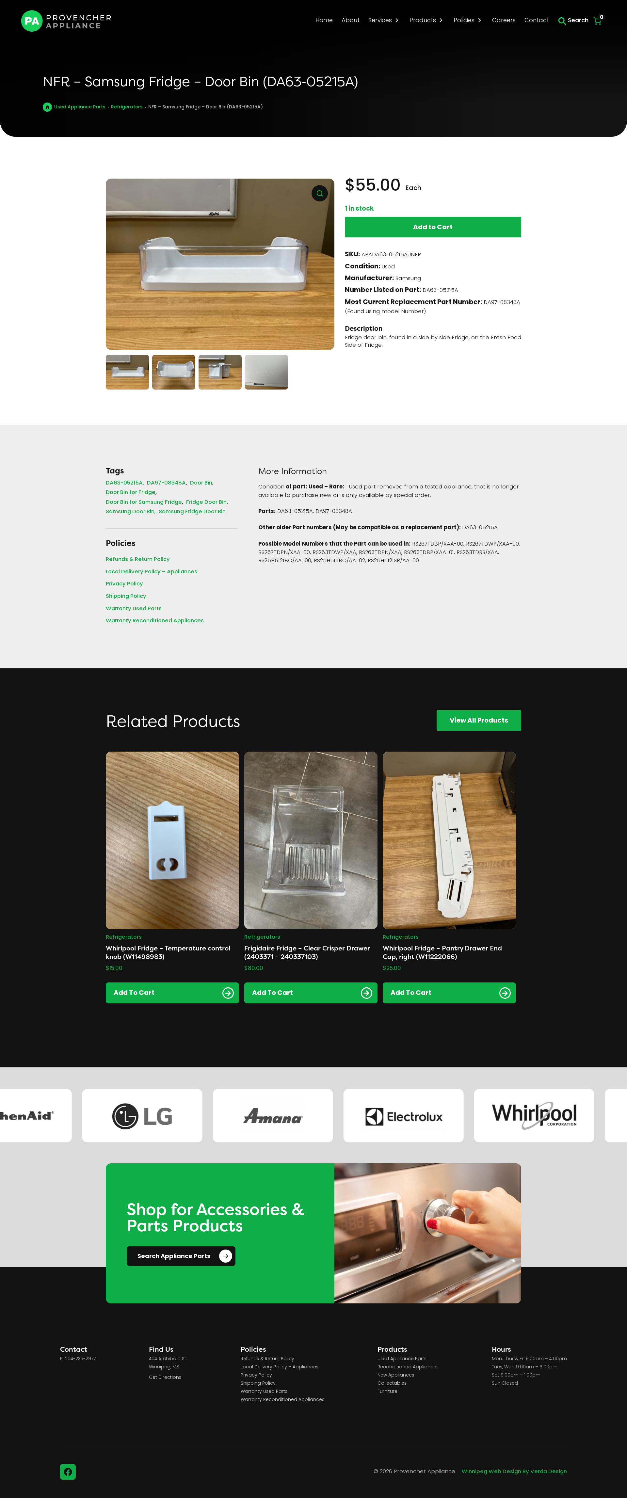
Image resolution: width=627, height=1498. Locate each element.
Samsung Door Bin (130, 512)
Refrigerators (127, 107)
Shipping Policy (126, 597)
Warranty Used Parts (134, 609)
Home (47, 107)
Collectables (392, 1383)
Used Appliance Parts (79, 107)
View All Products (479, 720)
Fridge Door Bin (206, 503)
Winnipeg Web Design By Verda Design (514, 1471)
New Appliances (396, 1375)
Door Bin (201, 483)
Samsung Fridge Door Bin (192, 512)
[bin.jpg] (220, 264)
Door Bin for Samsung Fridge (144, 503)
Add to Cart (433, 227)
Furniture (387, 1391)
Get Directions (165, 1377)
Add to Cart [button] (134, 993)
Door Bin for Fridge (130, 493)
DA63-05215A (124, 483)
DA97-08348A (166, 483)
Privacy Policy (124, 584)
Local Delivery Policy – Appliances (151, 572)
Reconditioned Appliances (408, 1367)
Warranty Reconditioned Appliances (155, 621)
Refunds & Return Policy (138, 560)
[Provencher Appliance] (66, 21)
